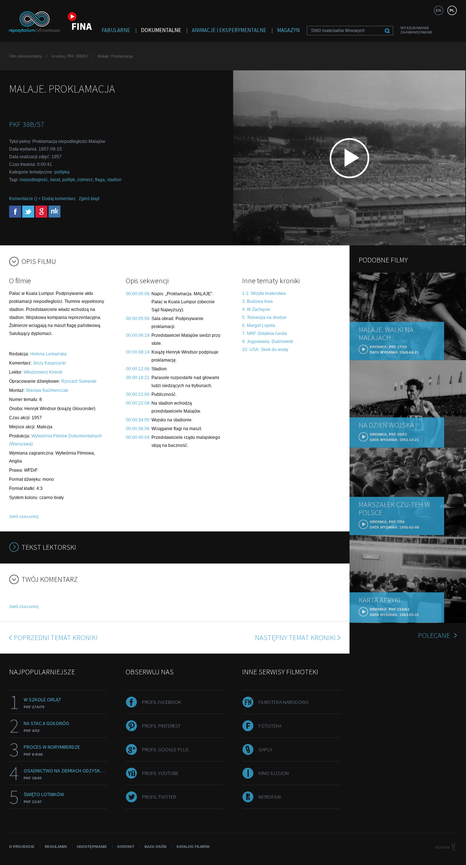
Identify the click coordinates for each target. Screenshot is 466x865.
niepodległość (34, 179)
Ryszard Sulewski (78, 381)
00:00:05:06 (138, 318)
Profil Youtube (160, 773)
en (438, 10)
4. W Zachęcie (256, 309)
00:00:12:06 (138, 368)
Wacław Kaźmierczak (47, 390)
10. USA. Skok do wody (265, 349)
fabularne (116, 30)
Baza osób (155, 847)
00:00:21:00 (138, 394)
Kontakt (125, 847)
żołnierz (85, 179)
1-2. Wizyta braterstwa (264, 293)
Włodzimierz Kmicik (43, 372)
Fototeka (269, 725)
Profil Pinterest (161, 725)
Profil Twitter (159, 797)
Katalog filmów (193, 847)
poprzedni (56, 637)
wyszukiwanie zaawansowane (416, 30)
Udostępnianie (92, 847)
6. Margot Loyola (258, 325)
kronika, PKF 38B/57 (70, 56)
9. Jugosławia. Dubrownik (267, 341)
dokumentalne (161, 30)
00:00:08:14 (138, 352)
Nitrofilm (269, 797)
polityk (68, 179)
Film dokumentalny (25, 56)
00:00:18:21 (138, 377)
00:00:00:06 (138, 293)
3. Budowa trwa (257, 301)
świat (55, 179)
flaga (100, 179)
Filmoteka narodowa (283, 702)
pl (452, 10)
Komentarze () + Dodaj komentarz (42, 198)
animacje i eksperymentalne (229, 30)
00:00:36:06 (138, 428)
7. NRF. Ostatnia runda (264, 333)
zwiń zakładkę (24, 517)
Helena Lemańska (48, 353)
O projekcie (22, 847)
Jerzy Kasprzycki (49, 363)
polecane (434, 635)
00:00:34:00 (138, 419)
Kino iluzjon (273, 773)
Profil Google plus (165, 749)
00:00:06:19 (138, 335)
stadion (114, 179)
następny (295, 637)
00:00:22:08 (138, 403)
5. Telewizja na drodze (264, 317)
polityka (62, 172)
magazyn (288, 30)
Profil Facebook (161, 702)
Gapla (265, 749)
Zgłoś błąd (89, 198)
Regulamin (56, 847)
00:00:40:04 (138, 437)
